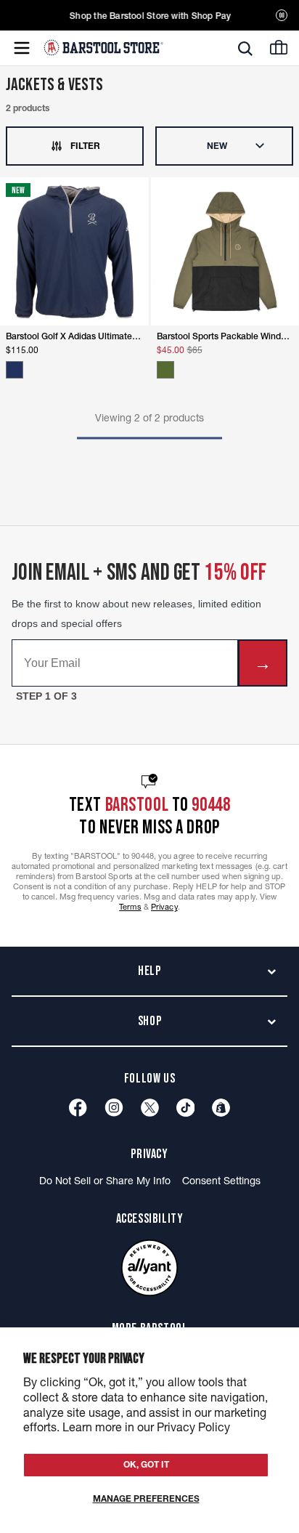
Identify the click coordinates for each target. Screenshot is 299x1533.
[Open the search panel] (245, 48)
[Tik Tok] (185, 1108)
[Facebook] (78, 1108)
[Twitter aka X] (150, 1108)
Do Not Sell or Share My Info (105, 1180)
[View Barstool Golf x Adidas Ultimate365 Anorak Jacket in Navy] (14, 370)
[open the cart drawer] (278, 47)
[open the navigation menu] (22, 48)
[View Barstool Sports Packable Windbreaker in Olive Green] (165, 370)
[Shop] (221, 1108)
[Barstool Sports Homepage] (103, 47)
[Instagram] (114, 1108)
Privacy (164, 907)
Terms (130, 907)
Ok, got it (146, 1464)
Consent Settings (221, 1180)
